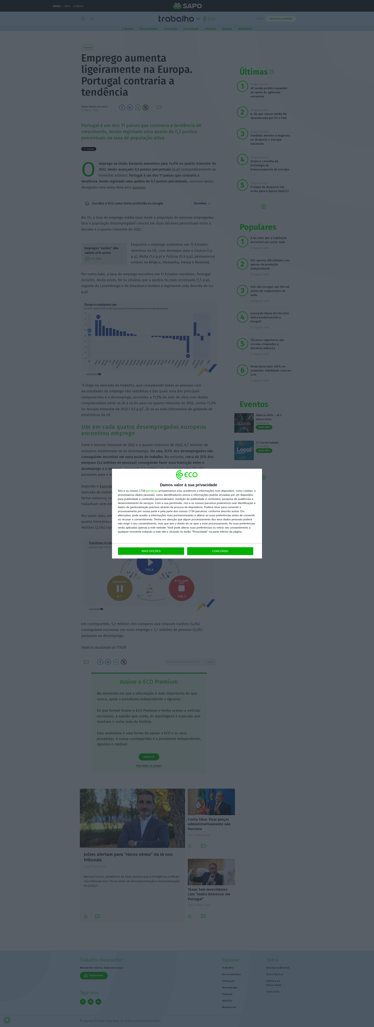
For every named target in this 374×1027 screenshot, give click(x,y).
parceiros (152, 490)
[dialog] (187, 513)
